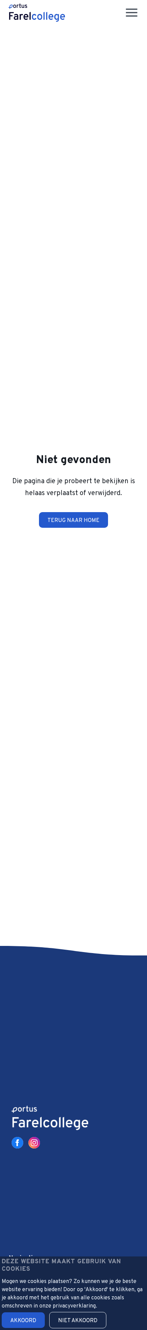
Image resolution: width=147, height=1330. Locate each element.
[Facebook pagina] (17, 1143)
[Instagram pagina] (34, 1143)
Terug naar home (73, 520)
